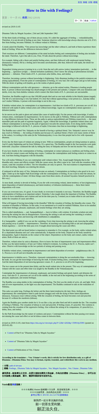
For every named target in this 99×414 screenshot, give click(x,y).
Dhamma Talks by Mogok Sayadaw (32, 368)
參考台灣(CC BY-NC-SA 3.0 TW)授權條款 (49, 395)
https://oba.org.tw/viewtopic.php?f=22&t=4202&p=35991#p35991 (57, 323)
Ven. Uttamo (73, 368)
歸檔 (85, 2)
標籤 (95, 2)
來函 (14, 384)
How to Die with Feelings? (49, 10)
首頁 (80, 2)
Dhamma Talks (86, 368)
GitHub (93, 20)
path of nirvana (15, 366)
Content (10, 333)
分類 (90, 2)
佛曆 (24, 17)
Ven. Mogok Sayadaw (57, 368)
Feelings (12, 368)
